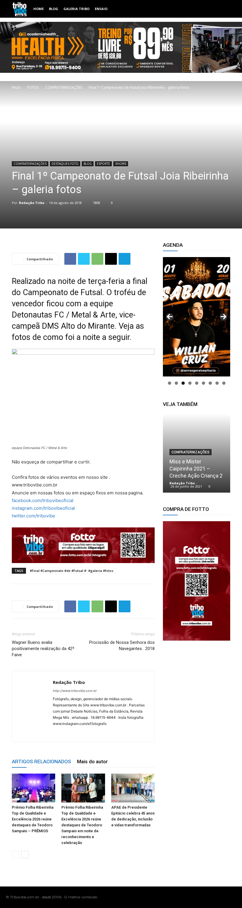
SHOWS (120, 164)
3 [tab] (183, 383)
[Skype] (79, 733)
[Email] (111, 259)
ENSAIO (101, 8)
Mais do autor (92, 761)
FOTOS (33, 87)
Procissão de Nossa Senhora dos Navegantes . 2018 (122, 645)
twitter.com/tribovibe (33, 516)
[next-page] (25, 854)
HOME (38, 8)
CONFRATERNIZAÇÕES (63, 87)
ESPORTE (103, 164)
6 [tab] (203, 383)
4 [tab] (190, 383)
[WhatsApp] (97, 259)
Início (16, 87)
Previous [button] (170, 317)
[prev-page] (15, 854)
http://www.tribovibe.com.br (75, 691)
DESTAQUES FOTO (65, 164)
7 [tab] (210, 383)
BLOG (53, 8)
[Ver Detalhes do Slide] (196, 581)
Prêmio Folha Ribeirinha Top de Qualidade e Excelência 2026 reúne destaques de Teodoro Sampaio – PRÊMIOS (32, 819)
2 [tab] (176, 383)
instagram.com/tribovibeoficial (43, 508)
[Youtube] (233, 897)
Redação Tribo (31, 202)
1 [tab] (169, 383)
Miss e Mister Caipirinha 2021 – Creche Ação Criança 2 (196, 468)
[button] (223, 9)
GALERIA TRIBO (76, 8)
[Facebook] (70, 259)
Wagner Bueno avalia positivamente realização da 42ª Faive (43, 648)
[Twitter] (84, 259)
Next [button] (223, 317)
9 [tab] (223, 383)
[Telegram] (124, 259)
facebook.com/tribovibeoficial (42, 500)
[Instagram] (68, 733)
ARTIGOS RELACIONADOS (41, 761)
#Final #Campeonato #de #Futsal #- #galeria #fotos (71, 570)
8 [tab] (217, 383)
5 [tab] (196, 383)
